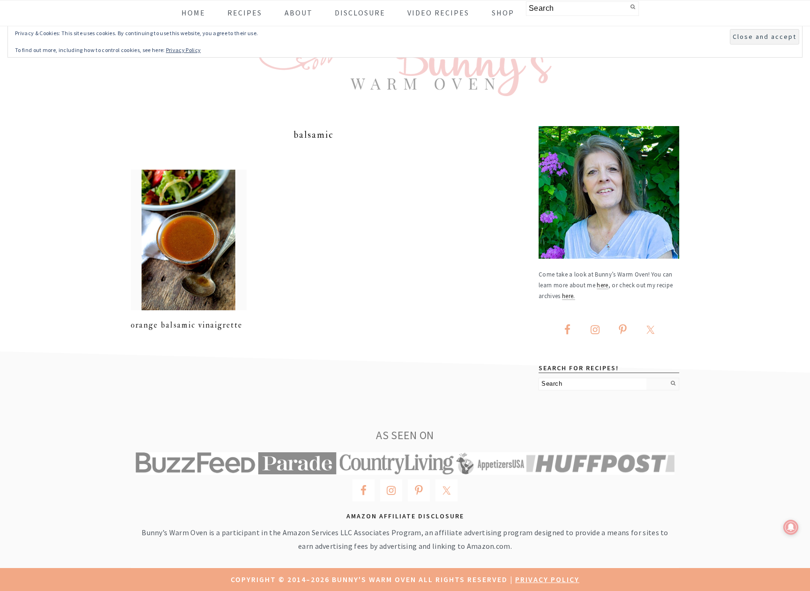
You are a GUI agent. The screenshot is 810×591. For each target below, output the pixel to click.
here (602, 285)
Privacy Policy (547, 579)
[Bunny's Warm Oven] (405, 89)
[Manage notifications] (790, 527)
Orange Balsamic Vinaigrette (186, 325)
